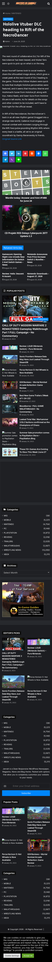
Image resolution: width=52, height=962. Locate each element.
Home (7, 13)
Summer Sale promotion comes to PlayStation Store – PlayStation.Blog (34, 435)
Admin (7, 41)
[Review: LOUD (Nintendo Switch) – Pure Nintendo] (9, 347)
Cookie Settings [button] (12, 956)
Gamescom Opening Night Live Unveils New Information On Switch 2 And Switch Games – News (13, 259)
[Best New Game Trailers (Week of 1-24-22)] (9, 398)
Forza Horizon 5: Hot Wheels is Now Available (37, 694)
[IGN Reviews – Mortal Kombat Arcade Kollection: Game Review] (9, 385)
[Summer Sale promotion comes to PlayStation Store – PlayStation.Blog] (9, 438)
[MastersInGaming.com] (26, 3)
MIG (5, 516)
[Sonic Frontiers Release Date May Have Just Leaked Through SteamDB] (9, 359)
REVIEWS (8, 537)
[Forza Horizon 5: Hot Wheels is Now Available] (9, 373)
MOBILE (7, 520)
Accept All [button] (28, 956)
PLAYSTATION (10, 533)
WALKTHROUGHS (12, 546)
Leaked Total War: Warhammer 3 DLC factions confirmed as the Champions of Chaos (35, 422)
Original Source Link (12, 138)
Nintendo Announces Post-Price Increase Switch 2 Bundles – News (37, 258)
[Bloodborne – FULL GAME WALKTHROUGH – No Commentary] (9, 409)
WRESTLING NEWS (12, 550)
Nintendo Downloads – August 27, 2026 (38, 275)
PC (5, 528)
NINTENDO (16, 13)
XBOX (6, 554)
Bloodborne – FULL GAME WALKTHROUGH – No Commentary (32, 409)
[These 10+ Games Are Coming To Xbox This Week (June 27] (9, 452)
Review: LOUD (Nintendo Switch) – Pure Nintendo (36, 651)
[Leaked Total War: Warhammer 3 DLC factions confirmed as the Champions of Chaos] (9, 422)
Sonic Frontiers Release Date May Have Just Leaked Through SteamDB (34, 359)
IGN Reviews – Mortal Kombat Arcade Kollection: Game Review (33, 385)
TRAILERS (8, 541)
